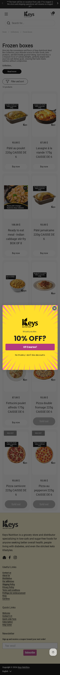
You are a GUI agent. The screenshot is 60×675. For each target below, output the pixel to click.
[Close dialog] (54, 308)
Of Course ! (30, 347)
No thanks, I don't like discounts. (30, 355)
